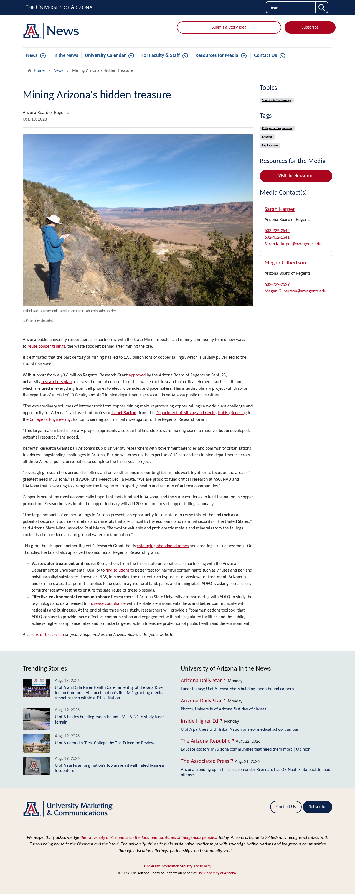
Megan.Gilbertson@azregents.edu (295, 291)
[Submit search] (322, 7)
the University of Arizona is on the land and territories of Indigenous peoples (148, 838)
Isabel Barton (123, 413)
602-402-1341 (277, 237)
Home (39, 70)
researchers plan (56, 382)
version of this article (45, 635)
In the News (65, 55)
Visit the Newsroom (296, 176)
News (31, 55)
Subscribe (310, 27)
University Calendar (105, 55)
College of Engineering (50, 419)
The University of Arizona (216, 873)
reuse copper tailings (46, 346)
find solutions (117, 570)
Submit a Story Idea (229, 27)
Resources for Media (217, 55)
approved (137, 375)
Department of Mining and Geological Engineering (201, 413)
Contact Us (265, 55)
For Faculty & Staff (160, 55)
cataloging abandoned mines (163, 546)
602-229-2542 (277, 231)
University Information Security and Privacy (177, 866)
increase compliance (107, 604)
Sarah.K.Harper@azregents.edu (293, 244)
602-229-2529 (277, 284)
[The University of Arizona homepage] (59, 7)
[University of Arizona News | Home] (72, 31)
